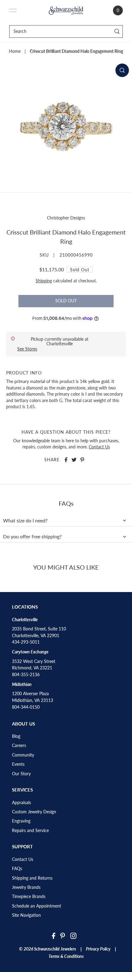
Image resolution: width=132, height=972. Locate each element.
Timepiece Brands (28, 896)
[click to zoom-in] (122, 70)
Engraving (21, 821)
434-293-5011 (26, 642)
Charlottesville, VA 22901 (35, 635)
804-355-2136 (26, 674)
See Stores (27, 348)
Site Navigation (26, 915)
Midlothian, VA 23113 (32, 700)
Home (15, 51)
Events (18, 764)
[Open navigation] (13, 10)
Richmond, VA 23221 (32, 667)
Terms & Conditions (66, 956)
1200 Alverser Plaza (30, 693)
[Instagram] (73, 935)
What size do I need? (25, 520)
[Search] (117, 31)
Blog (16, 736)
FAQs (17, 868)
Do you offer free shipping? (32, 536)
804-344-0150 (26, 707)
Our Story (21, 773)
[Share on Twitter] (74, 459)
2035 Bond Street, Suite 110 (39, 628)
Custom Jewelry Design (34, 811)
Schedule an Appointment (36, 906)
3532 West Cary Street (33, 661)
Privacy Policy (98, 949)
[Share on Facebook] (66, 459)
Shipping (44, 280)
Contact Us (99, 446)
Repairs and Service (30, 830)
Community (23, 755)
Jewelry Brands (26, 887)
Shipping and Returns (32, 878)
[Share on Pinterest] (82, 459)
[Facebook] (53, 935)
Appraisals (21, 802)
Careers (19, 745)
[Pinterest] (62, 935)
